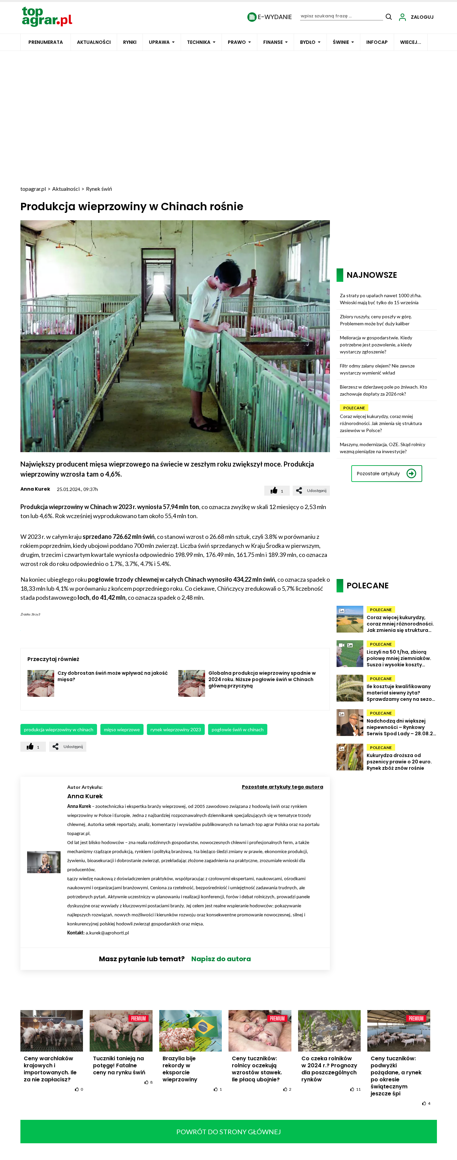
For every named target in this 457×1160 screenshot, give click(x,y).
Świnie (341, 42)
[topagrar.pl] (47, 16)
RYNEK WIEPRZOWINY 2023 (176, 729)
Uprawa (159, 42)
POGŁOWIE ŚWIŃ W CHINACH (238, 729)
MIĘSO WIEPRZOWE (122, 729)
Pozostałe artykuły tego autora (282, 786)
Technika (198, 42)
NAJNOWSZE (372, 274)
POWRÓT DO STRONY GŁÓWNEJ (228, 1132)
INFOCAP (377, 42)
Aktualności (94, 42)
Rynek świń (99, 188)
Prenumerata (45, 42)
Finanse (273, 42)
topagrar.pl (33, 188)
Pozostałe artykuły (378, 473)
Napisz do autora (221, 959)
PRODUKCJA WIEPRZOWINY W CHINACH (58, 729)
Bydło (307, 42)
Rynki (129, 42)
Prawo (237, 42)
